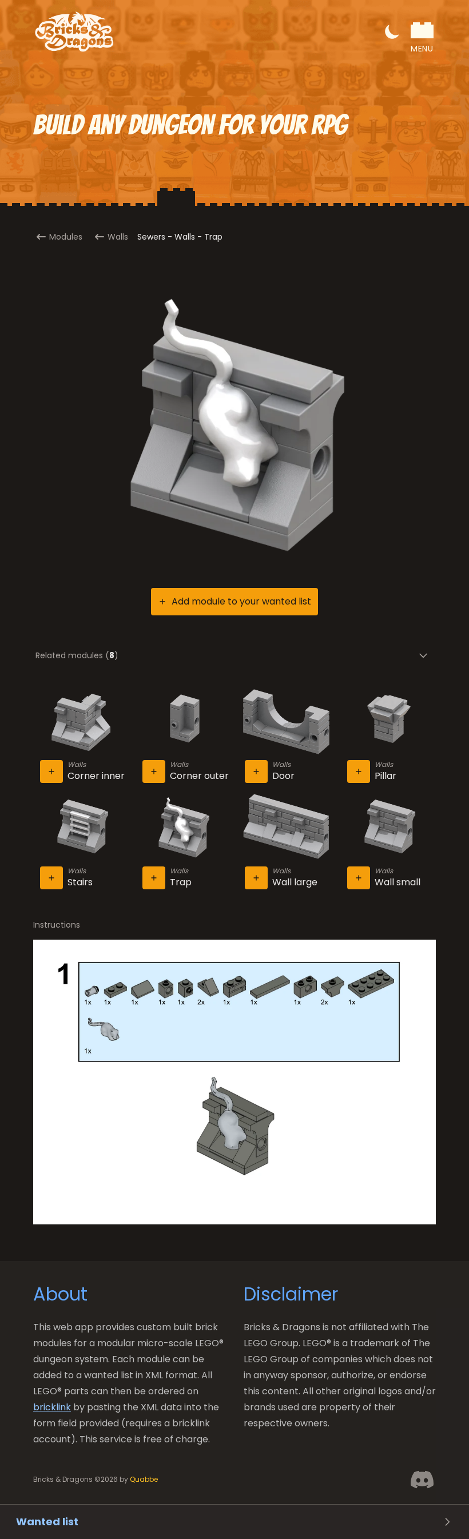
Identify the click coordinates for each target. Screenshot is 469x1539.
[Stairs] (81, 828)
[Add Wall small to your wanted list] (358, 877)
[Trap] (183, 828)
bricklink (52, 1407)
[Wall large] (285, 828)
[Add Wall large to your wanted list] (256, 877)
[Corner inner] (81, 722)
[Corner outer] (183, 722)
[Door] (285, 722)
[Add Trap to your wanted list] (153, 877)
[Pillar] (388, 722)
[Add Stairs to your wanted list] (51, 877)
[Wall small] (388, 828)
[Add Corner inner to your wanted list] (51, 771)
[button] (392, 31)
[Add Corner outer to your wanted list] (153, 771)
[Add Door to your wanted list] (256, 771)
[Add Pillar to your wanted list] (358, 771)
